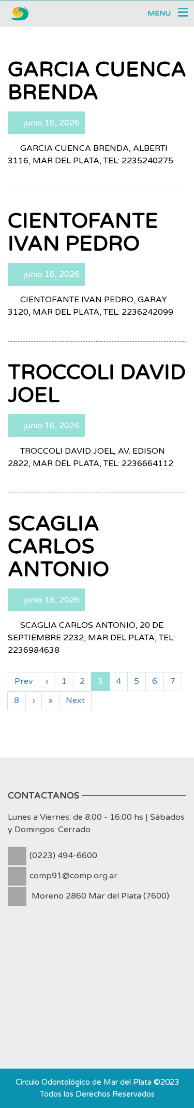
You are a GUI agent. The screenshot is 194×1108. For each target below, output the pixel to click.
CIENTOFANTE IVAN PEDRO (83, 232)
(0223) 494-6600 (63, 855)
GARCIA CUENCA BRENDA (97, 81)
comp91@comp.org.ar (73, 876)
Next (75, 700)
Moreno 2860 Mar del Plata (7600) (100, 896)
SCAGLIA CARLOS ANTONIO (58, 546)
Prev (23, 681)
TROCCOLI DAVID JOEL (97, 384)
